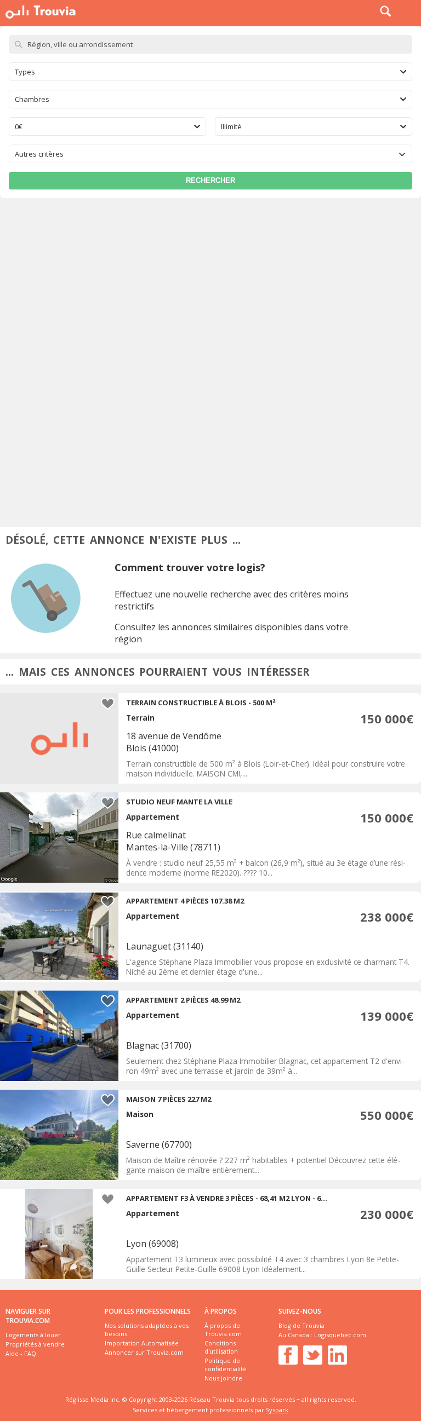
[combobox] (210, 71)
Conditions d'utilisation (221, 1347)
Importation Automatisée (142, 1343)
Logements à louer (33, 1335)
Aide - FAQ (20, 1353)
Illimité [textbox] (231, 126)
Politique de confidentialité (225, 1364)
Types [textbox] (25, 72)
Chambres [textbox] (32, 99)
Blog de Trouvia (301, 1325)
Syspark (277, 1410)
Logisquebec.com (340, 1335)
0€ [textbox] (18, 126)
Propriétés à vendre (35, 1344)
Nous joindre (223, 1378)
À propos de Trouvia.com (223, 1329)
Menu (410, 11)
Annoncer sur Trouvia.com (144, 1352)
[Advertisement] (210, 280)
